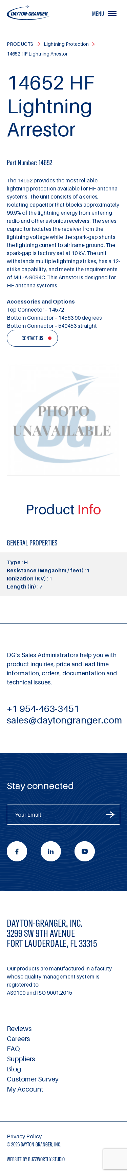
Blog (14, 1069)
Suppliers (21, 1059)
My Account (25, 1089)
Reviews (19, 1029)
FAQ (13, 1049)
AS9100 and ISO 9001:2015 (39, 992)
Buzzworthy (46, 1159)
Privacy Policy (24, 1136)
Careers (18, 1039)
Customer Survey (33, 1079)
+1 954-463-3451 (43, 708)
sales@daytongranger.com (64, 719)
